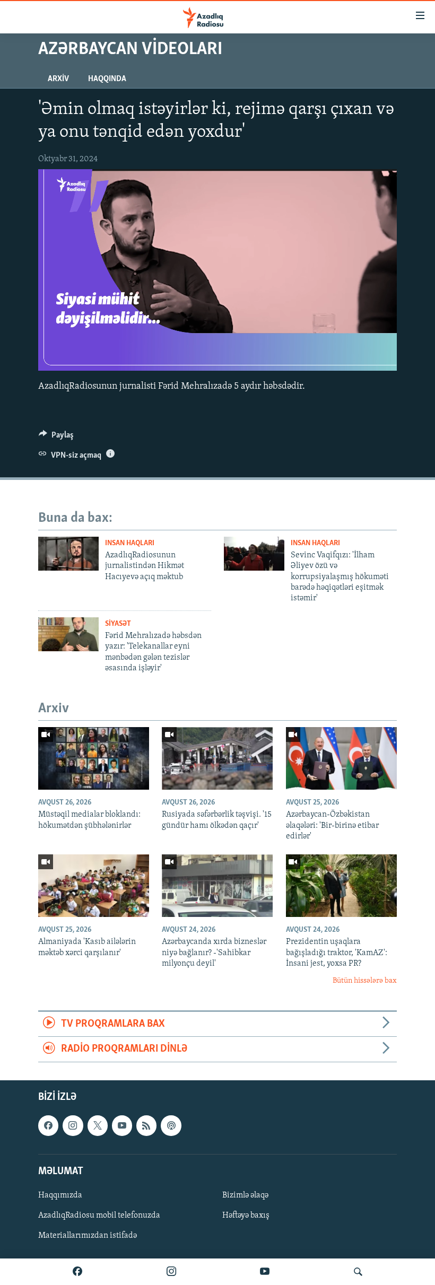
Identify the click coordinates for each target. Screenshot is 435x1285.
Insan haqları (129, 543)
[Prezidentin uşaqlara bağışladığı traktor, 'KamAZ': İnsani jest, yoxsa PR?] (341, 885)
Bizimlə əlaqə (245, 1195)
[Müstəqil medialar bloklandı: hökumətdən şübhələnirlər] (93, 758)
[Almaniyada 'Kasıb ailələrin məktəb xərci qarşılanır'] (93, 885)
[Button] (56, 437)
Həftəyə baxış (245, 1215)
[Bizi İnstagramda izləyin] (171, 1271)
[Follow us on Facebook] (48, 1125)
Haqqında (107, 79)
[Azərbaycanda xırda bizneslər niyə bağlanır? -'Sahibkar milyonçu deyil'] (217, 885)
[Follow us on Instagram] (73, 1125)
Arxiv (58, 79)
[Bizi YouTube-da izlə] (264, 1271)
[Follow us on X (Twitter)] (98, 1125)
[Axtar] (358, 1271)
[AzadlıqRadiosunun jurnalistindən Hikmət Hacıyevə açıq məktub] (68, 554)
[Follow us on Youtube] (122, 1125)
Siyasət (118, 624)
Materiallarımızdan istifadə (87, 1235)
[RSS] (146, 1125)
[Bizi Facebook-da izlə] (77, 1271)
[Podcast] (171, 1125)
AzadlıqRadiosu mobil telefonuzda (99, 1215)
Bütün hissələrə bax (365, 981)
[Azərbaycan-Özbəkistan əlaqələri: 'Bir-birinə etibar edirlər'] (341, 758)
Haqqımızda (60, 1195)
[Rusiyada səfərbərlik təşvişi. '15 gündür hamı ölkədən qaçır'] (217, 758)
